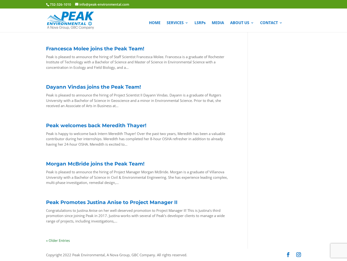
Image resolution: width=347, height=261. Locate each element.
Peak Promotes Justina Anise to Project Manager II (112, 202)
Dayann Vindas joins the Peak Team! (93, 87)
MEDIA (218, 23)
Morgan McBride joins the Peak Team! (95, 164)
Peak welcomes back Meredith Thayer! (96, 125)
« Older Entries (58, 240)
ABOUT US (239, 23)
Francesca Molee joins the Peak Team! (95, 49)
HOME (155, 23)
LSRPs (200, 23)
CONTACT (269, 23)
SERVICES (175, 23)
